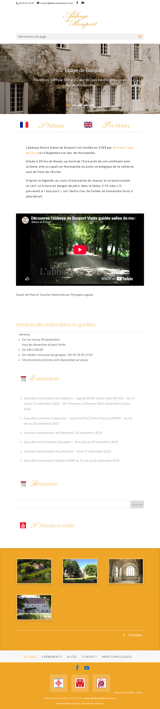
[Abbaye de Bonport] (80, 583)
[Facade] (34, 619)
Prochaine (135, 635)
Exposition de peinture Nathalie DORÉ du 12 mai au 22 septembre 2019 (71, 460)
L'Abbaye (51, 125)
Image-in (99, 703)
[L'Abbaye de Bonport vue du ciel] (34, 583)
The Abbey (116, 125)
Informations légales (67, 703)
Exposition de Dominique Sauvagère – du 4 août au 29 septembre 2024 (71, 442)
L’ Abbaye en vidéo (52, 525)
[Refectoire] (126, 583)
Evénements (52, 656)
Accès (72, 656)
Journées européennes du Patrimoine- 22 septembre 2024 (63, 432)
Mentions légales (117, 656)
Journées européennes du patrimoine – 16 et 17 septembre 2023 (67, 451)
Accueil (30, 656)
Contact (89, 656)
